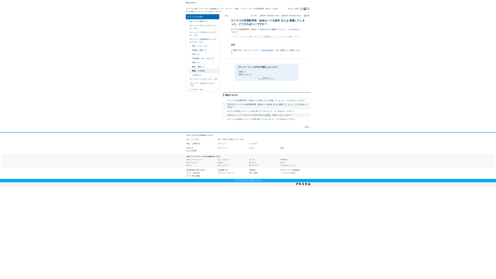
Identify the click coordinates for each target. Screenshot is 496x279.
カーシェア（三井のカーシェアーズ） (203, 33)
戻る (226, 16)
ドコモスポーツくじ (287, 165)
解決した (242, 72)
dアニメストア (223, 165)
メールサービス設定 (287, 173)
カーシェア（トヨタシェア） (203, 79)
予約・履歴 (253, 173)
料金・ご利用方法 (193, 144)
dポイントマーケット (195, 160)
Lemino (220, 163)
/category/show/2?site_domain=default (188, 21)
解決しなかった (245, 74)
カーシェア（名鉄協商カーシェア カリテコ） (216, 9)
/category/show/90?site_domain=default (188, 83)
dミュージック (192, 163)
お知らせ (190, 148)
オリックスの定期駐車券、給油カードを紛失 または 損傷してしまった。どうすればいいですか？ (266, 100)
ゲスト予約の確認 (193, 176)
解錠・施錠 (198, 67)
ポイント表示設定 (193, 173)
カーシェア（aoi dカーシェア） (202, 84)
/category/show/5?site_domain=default (188, 39)
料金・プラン (200, 46)
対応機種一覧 (223, 170)
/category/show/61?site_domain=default (188, 79)
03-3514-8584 (267, 50)
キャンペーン (223, 148)
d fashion (283, 160)
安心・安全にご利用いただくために (231, 139)
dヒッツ (283, 163)
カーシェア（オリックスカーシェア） (203, 26)
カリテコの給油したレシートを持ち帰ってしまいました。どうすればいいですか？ (260, 111)
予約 (196, 54)
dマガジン (253, 163)
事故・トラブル (240, 9)
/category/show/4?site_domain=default (188, 32)
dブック (252, 160)
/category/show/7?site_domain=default (188, 89)
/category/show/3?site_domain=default (188, 25)
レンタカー (196, 89)
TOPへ (307, 127)
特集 (282, 148)
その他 (196, 75)
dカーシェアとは (193, 139)
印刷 (307, 16)
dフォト (189, 165)
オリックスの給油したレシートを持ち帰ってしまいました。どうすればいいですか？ (261, 119)
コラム (251, 148)
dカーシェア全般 (198, 21)
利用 (196, 62)
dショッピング (223, 160)
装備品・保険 (199, 50)
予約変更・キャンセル (203, 58)
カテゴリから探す (192, 9)
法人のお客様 (192, 151)
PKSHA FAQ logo (303, 184)
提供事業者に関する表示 (196, 170)
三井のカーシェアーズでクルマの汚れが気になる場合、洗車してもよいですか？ (259, 115)
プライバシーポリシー (226, 173)
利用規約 (252, 170)
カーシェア (222, 144)
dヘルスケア (253, 165)
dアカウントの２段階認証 (290, 170)
